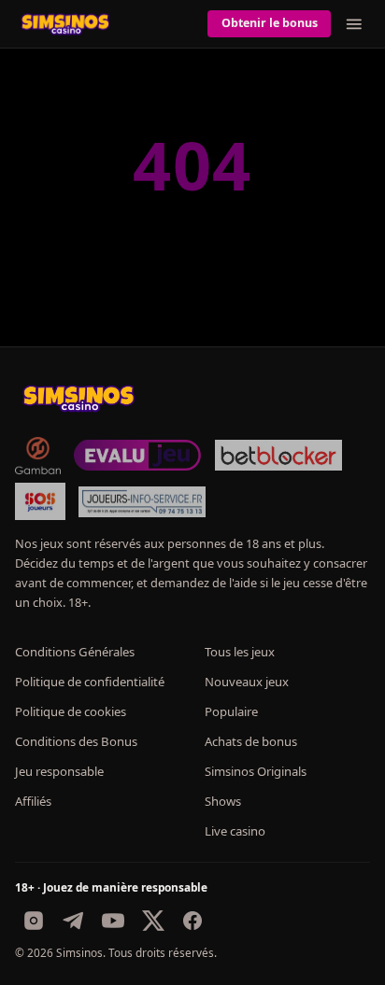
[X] (153, 920)
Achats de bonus (251, 741)
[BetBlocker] (278, 455)
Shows (223, 801)
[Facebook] (192, 920)
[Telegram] (74, 920)
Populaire (231, 711)
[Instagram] (33, 920)
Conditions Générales (75, 651)
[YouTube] (113, 920)
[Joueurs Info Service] (142, 501)
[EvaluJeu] (137, 455)
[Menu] (354, 24)
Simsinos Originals (256, 771)
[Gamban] (37, 455)
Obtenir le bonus (269, 23)
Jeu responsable (59, 771)
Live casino (235, 831)
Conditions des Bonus (76, 741)
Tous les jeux (240, 651)
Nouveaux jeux (247, 681)
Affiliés (33, 801)
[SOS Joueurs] (40, 501)
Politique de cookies (70, 711)
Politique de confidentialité (89, 681)
